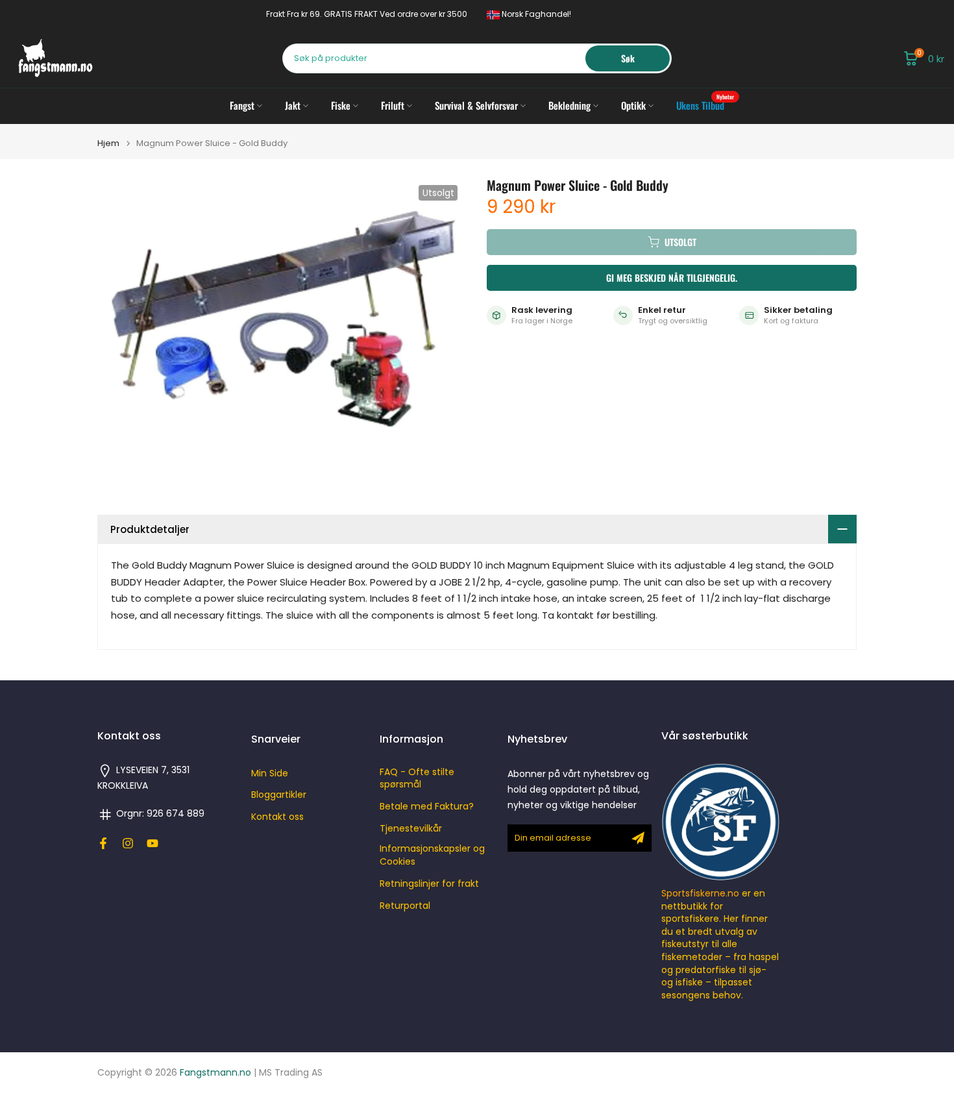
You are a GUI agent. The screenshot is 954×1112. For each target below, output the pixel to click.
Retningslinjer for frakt (429, 884)
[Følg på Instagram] (128, 843)
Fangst (242, 105)
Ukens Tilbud (705, 104)
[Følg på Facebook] (103, 843)
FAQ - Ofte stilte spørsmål (417, 778)
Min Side (269, 773)
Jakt (292, 105)
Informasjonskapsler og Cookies (432, 855)
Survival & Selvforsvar (476, 105)
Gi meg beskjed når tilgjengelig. (671, 277)
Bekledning (569, 105)
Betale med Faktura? (427, 806)
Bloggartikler (278, 795)
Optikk (633, 105)
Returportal (405, 906)
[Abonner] (638, 838)
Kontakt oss (277, 817)
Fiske (340, 105)
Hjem (108, 143)
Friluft (392, 105)
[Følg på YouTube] (152, 843)
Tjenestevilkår (411, 828)
